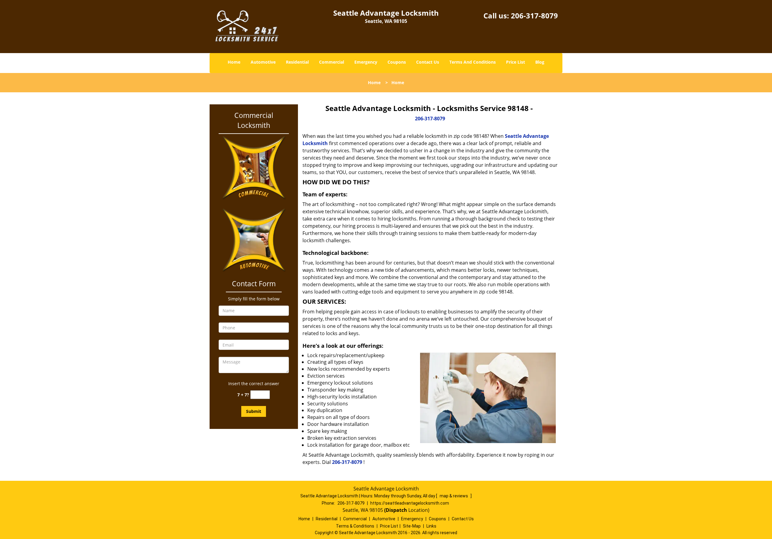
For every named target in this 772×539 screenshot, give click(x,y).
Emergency (365, 62)
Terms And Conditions (472, 62)
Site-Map (412, 526)
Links (431, 526)
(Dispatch (396, 510)
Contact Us (427, 62)
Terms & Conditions (355, 526)
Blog (539, 62)
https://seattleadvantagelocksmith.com (409, 503)
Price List (515, 62)
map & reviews (454, 495)
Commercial (331, 62)
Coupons (397, 62)
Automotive (263, 62)
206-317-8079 (534, 16)
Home (234, 62)
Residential (297, 62)
